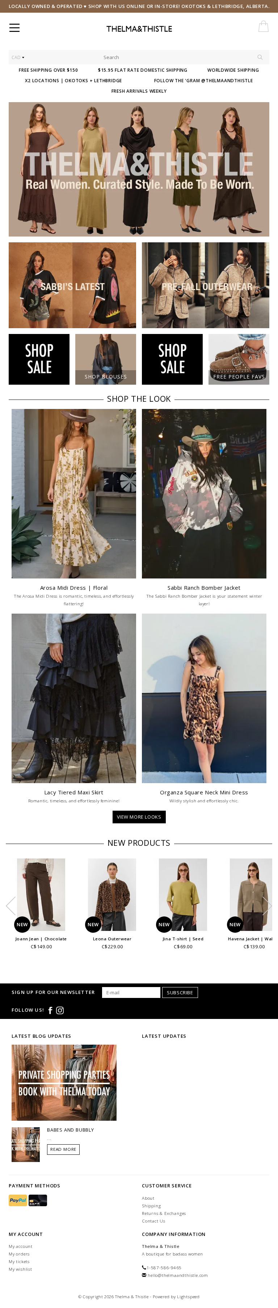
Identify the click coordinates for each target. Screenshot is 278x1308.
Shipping (151, 1205)
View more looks (139, 817)
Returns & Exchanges (164, 1213)
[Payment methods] (19, 1200)
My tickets (19, 1261)
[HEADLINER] (139, 169)
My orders (19, 1254)
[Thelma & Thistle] (156, 29)
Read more (63, 1149)
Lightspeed (188, 1296)
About (148, 1198)
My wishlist (20, 1269)
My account (21, 1246)
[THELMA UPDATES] (64, 1082)
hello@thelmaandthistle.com (178, 1275)
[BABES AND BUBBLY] (26, 1144)
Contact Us (153, 1221)
